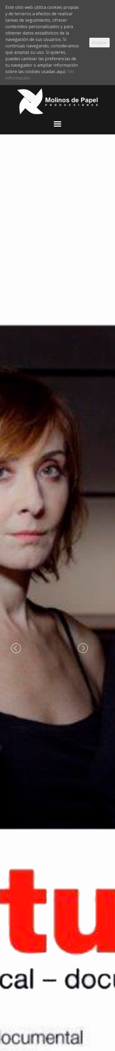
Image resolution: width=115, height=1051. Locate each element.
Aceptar (99, 43)
